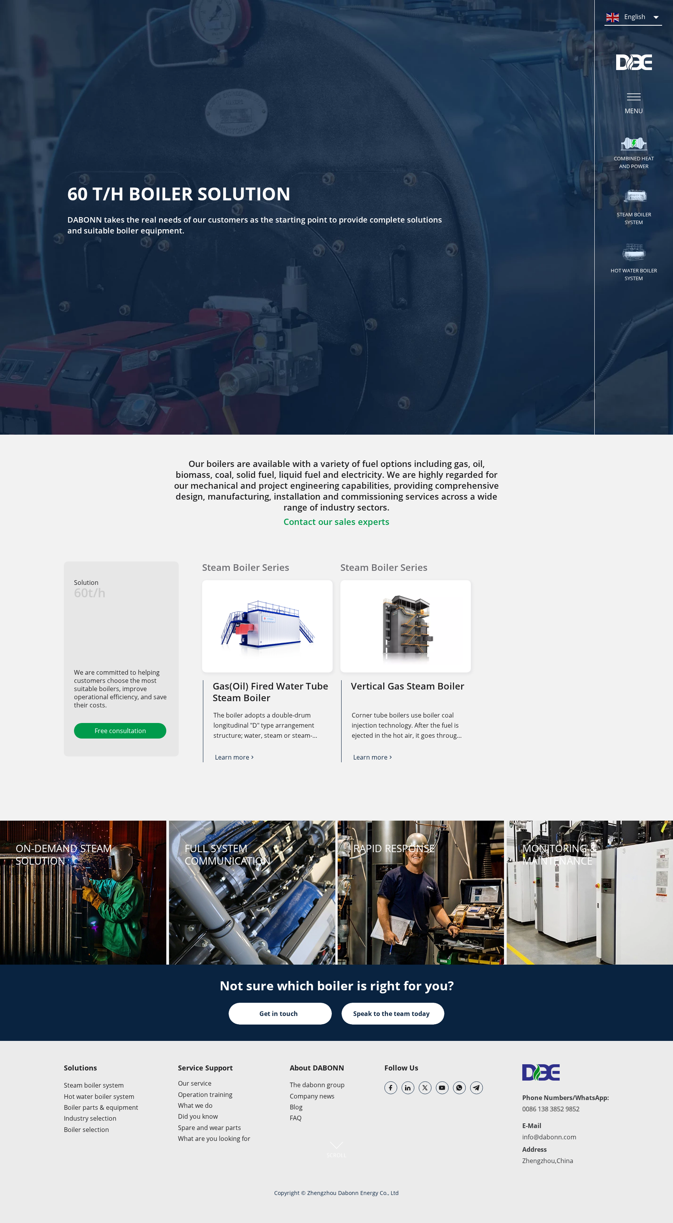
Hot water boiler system (99, 1096)
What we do (195, 1105)
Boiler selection (86, 1129)
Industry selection (90, 1118)
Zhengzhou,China (547, 1160)
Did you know (198, 1116)
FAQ (295, 1118)
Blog (296, 1107)
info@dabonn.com (549, 1137)
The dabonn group (317, 1085)
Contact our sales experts (336, 521)
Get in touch (278, 1013)
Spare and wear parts (209, 1127)
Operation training (205, 1094)
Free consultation (120, 730)
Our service (194, 1083)
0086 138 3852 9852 (551, 1109)
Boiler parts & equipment (101, 1107)
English (634, 16)
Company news (312, 1096)
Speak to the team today (391, 1013)
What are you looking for (214, 1138)
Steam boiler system (94, 1085)
